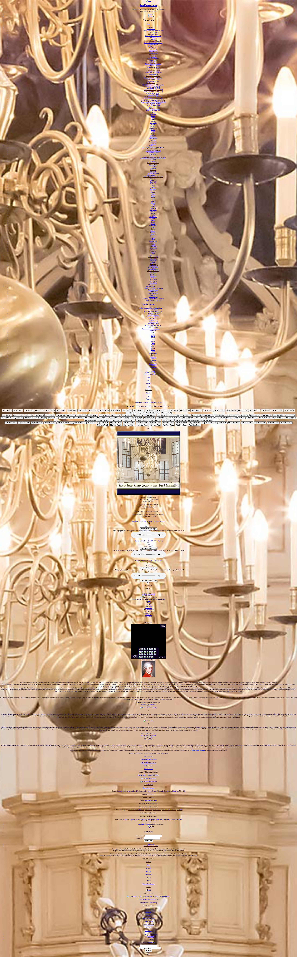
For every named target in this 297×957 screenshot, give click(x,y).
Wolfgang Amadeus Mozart (148, 704)
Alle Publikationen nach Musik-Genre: (153, 30)
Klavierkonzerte (153, 44)
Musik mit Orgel (153, 322)
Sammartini (153, 232)
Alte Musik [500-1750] (153, 88)
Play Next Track (10, 423)
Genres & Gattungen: (148, 788)
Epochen (148, 383)
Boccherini (153, 189)
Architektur (153, 264)
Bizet (153, 187)
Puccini (153, 220)
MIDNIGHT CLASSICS (151, 374)
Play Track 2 (28, 410)
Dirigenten (153, 171)
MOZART (179, 810)
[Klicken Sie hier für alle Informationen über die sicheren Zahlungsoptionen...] (148, 896)
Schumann (153, 137)
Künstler (150, 156)
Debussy (153, 119)
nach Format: (153, 272)
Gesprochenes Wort (153, 81)
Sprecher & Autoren (153, 173)
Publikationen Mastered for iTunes (172, 819)
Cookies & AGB (148, 921)
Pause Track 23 (116, 420)
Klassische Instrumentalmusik (153, 36)
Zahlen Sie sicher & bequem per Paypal (148, 899)
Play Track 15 (173, 410)
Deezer (148, 602)
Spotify (149, 601)
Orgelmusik (153, 57)
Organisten (153, 161)
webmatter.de (151, 942)
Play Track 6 (72, 410)
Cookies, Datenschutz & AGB (153, 300)
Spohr (153, 238)
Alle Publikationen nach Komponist (153, 177)
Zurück (148, 954)
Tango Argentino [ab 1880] (153, 104)
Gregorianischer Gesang (153, 70)
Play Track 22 (254, 410)
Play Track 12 (138, 410)
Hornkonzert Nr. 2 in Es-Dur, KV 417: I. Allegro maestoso (148, 521)
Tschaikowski (153, 246)
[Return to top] (148, 956)
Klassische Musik (153, 34)
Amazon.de (148, 608)
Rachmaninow (153, 225)
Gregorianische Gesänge (153, 317)
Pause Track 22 (103, 420)
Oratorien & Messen (153, 313)
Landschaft (153, 260)
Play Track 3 (39, 410)
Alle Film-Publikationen (153, 109)
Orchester (153, 168)
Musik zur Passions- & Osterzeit (153, 77)
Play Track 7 (82, 410)
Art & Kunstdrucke (153, 257)
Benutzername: (140, 836)
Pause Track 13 (200, 418)
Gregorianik (153, 123)
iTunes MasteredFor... (148, 609)
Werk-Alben (152, 821)
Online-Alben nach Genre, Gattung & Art (150, 308)
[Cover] (148, 494)
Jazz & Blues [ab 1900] (153, 105)
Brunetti (153, 192)
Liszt (153, 215)
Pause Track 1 (53, 418)
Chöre (153, 166)
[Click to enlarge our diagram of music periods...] (148, 778)
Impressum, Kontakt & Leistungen (153, 288)
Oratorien (153, 62)
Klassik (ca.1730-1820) (178, 791)
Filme (150, 107)
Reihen (151, 145)
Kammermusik (153, 51)
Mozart (153, 130)
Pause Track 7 (125, 418)
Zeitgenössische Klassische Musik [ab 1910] (153, 102)
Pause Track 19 (277, 418)
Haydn (153, 124)
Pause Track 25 (142, 420)
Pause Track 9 (149, 418)
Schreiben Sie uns (153, 290)
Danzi (153, 199)
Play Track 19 (219, 410)
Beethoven (153, 114)
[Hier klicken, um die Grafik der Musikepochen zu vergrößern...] (148, 781)
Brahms (153, 116)
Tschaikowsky (153, 142)
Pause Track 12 (187, 418)
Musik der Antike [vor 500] (153, 86)
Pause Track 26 (155, 420)
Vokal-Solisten (153, 164)
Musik (153, 262)
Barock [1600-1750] (153, 95)
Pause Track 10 (161, 418)
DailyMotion (148, 874)
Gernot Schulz (148, 737)
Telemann (153, 140)
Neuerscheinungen (153, 32)
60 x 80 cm (153, 278)
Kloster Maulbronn (153, 269)
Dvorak (153, 121)
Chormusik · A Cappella (153, 67)
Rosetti (153, 133)
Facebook (148, 862)
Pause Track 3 (77, 418)
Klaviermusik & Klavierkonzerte (153, 311)
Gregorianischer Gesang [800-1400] (153, 91)
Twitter (148, 865)
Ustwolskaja (153, 248)
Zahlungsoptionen (153, 293)
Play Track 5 (61, 410)
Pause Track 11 (174, 418)
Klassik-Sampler (153, 74)
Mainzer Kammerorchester (148, 735)
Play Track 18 (208, 410)
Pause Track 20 (290, 418)
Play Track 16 (185, 410)
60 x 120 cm (153, 279)
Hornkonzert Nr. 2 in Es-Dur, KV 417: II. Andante (149, 541)
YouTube (148, 871)
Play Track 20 (231, 410)
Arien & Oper (153, 65)
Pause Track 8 (137, 418)
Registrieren (148, 824)
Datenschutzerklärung (149, 918)
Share (150, 828)
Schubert (153, 135)
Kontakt (148, 915)
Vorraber (153, 144)
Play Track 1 (7, 410)
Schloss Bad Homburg (153, 271)
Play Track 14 (161, 410)
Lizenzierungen (153, 297)
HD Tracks (148, 615)
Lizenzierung (148, 931)
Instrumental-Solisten (153, 163)
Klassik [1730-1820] (153, 775)
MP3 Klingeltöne (153, 327)
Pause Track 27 (168, 420)
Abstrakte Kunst (153, 265)
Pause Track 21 (90, 420)
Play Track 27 (142, 413)
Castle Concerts (153, 154)
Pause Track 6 (113, 418)
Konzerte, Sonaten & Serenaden (153, 41)
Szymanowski (153, 138)
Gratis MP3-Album (150, 372)
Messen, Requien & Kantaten (153, 64)
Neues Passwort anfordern (151, 846)
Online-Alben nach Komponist (150, 329)
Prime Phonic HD (148, 613)
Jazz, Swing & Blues (153, 79)
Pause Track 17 (251, 418)
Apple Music (148, 606)
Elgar (153, 204)
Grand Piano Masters (153, 152)
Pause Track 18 (264, 418)
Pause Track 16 (239, 418)
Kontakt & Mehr (150, 286)
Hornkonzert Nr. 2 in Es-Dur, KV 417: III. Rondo (148, 560)
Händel (153, 126)
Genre (148, 380)
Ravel (153, 227)
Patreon (148, 887)
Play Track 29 (166, 413)
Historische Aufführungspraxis (153, 72)
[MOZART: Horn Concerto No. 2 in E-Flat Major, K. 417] (151, 826)
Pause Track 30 (206, 420)
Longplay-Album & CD (148, 594)
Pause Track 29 (193, 420)
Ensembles (153, 170)
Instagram (148, 868)
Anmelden (141, 824)
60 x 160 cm (153, 283)
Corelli (153, 198)
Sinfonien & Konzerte (153, 310)
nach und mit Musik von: (153, 111)
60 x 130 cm (153, 281)
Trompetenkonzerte (153, 46)
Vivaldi (153, 250)
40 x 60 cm (153, 274)
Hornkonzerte (153, 48)
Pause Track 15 (226, 418)
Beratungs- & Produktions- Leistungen (153, 298)
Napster (148, 604)
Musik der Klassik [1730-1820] (153, 97)
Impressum (153, 292)
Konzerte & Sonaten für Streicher (153, 43)
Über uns (150, 285)
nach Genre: (153, 258)
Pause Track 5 (101, 418)
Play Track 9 (104, 410)
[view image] (148, 708)
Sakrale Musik (153, 60)
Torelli (153, 245)
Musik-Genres (151, 29)
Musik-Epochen (150, 83)
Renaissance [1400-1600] (153, 93)
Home (148, 24)
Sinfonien (153, 39)
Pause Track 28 (180, 420)
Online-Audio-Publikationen (153, 325)
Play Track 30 (41, 418)
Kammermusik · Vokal (153, 69)
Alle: (137, 948)
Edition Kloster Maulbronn (153, 151)
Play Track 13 (150, 410)
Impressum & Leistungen (151, 934)
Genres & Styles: (148, 785)
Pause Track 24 (129, 420)
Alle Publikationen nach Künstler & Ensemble (153, 157)
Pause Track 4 (89, 418)
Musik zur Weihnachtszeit (153, 76)
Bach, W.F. (153, 182)
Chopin (153, 117)
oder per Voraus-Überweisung (148, 903)
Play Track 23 (266, 410)
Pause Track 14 (213, 418)
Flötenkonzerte (153, 50)
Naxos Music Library (148, 884)
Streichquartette (153, 53)
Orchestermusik (153, 37)
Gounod (153, 206)
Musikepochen (142, 775)
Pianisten (153, 159)
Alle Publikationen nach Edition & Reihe (153, 147)
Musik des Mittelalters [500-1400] (153, 90)
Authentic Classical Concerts (153, 149)
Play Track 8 (93, 410)
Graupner (153, 208)
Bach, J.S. (153, 178)
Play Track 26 (131, 413)
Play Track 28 (154, 413)
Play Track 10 (115, 410)
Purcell (153, 222)
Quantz (153, 131)
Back (148, 952)
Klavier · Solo (153, 55)
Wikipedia (148, 890)
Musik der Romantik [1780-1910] (153, 98)
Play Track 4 (50, 410)
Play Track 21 (243, 410)
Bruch (153, 194)
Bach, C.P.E (153, 180)
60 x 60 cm (153, 276)
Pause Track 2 (65, 418)
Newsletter (153, 295)
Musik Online (148, 304)
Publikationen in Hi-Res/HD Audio (152, 819)
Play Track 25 (289, 410)
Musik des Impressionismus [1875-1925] (153, 100)
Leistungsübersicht (148, 924)
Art (151, 255)
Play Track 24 (277, 410)
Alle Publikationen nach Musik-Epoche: (153, 84)
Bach (153, 112)
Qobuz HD (148, 611)
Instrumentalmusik (132, 791)
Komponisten (151, 175)
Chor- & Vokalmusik (153, 58)
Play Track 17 (196, 410)
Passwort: (140, 838)
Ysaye (153, 253)
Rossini (153, 231)
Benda (153, 185)
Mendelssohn (153, 128)
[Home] (148, 1)
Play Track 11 (127, 410)
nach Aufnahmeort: (153, 267)
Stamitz (153, 239)
